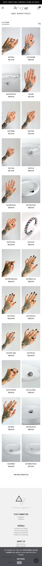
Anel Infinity (11, 131)
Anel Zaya (11, 168)
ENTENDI (21, 559)
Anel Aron (31, 168)
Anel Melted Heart (31, 464)
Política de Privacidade (21, 535)
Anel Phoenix (31, 353)
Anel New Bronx (31, 427)
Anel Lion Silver (31, 390)
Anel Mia (30, 94)
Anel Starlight (31, 57)
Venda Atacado (21, 546)
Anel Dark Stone (31, 205)
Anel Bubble (11, 464)
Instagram (21, 517)
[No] (19, 562)
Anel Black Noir (11, 205)
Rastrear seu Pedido (21, 529)
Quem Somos (21, 544)
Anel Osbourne (30, 316)
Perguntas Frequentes (21, 533)
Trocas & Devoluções (21, 531)
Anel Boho (11, 427)
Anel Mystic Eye (31, 279)
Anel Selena (11, 316)
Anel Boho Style (11, 353)
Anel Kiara (11, 57)
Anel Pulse (31, 131)
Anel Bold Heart (11, 94)
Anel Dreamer (11, 242)
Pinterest (21, 519)
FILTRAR (5, 22)
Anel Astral (31, 242)
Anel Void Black (11, 390)
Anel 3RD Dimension (11, 279)
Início (3, 20)
